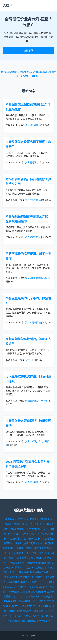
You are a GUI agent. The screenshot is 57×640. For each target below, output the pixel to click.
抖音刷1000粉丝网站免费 (37, 278)
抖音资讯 (12, 72)
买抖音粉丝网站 (33, 200)
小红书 (34, 72)
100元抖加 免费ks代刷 (29, 596)
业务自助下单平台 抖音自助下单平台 (35, 548)
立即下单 (28, 50)
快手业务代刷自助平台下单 (28, 543)
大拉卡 (8, 5)
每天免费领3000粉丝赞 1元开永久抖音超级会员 (28, 519)
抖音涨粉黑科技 (33, 237)
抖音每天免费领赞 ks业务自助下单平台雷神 (28, 621)
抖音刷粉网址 (31, 162)
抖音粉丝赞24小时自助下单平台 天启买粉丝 (31, 572)
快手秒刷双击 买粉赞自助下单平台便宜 (23, 577)
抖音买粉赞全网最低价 (16, 524)
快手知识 (24, 72)
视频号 (43, 72)
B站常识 (25, 76)
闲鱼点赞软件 (33, 529)
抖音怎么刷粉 (31, 482)
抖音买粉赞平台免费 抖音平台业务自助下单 (31, 616)
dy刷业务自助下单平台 (36, 401)
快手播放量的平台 (31, 534)
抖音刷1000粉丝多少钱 (20, 611)
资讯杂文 (36, 76)
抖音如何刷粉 (31, 125)
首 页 (3, 72)
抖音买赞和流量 (16, 563)
